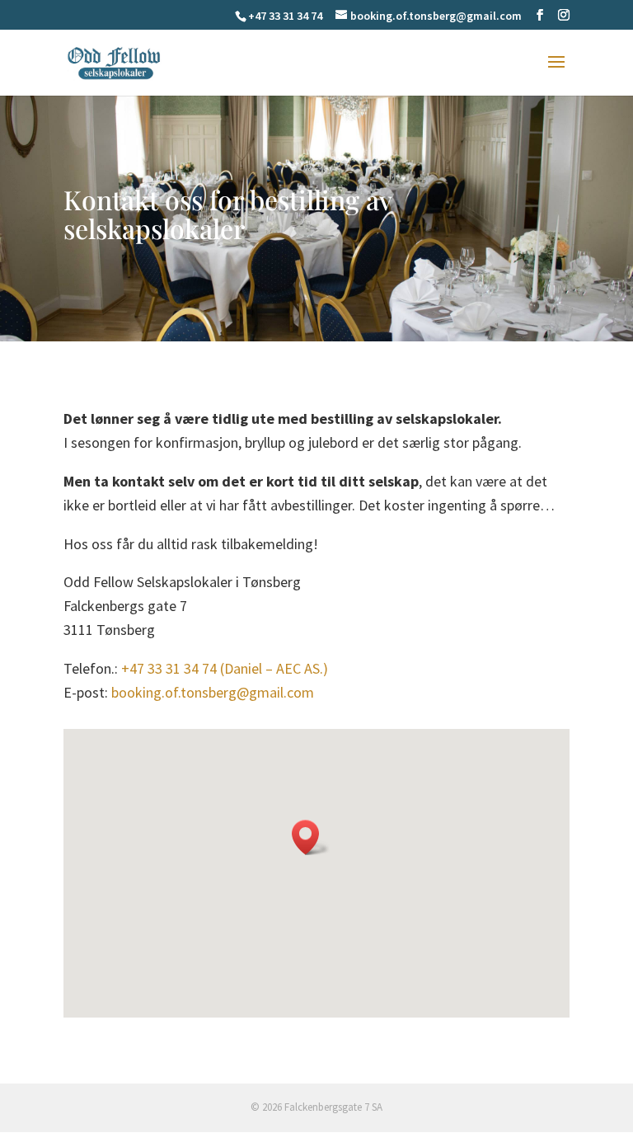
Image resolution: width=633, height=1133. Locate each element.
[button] (310, 837)
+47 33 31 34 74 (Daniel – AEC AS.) (224, 668)
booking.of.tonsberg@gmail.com (212, 692)
